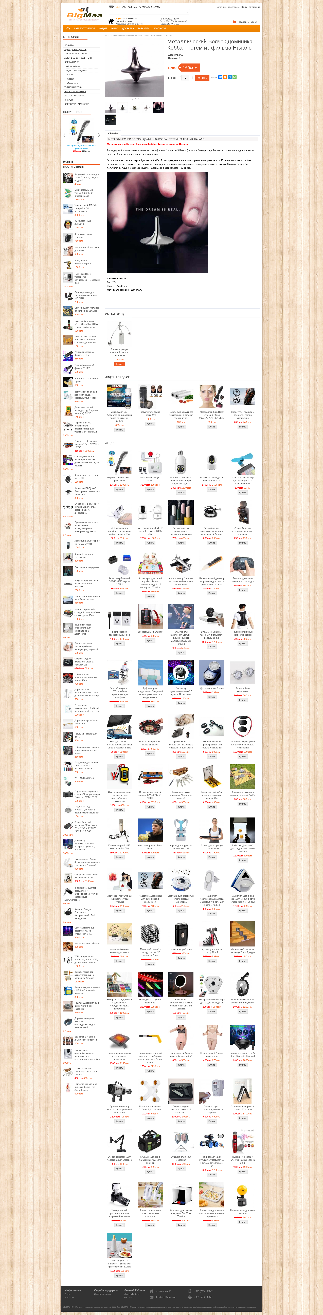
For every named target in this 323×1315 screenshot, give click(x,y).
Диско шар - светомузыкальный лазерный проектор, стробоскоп (85, 845)
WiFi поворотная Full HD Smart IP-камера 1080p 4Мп (150, 531)
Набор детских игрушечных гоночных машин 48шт (86, 677)
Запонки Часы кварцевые (243, 690)
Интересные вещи (74, 96)
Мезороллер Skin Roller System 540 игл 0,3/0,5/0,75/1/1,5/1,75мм (211, 415)
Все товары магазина (76, 104)
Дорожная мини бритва (212, 688)
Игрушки (69, 100)
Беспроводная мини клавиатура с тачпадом (243, 580)
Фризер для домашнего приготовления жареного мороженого (211, 1213)
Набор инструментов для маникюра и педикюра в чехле (87, 750)
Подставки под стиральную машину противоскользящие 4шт (87, 809)
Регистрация (254, 7)
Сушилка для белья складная (181, 1158)
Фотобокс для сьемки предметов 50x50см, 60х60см (181, 1213)
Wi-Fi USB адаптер (84, 778)
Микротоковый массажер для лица (87, 249)
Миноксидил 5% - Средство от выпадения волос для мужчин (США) (119, 416)
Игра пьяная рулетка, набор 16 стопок (150, 743)
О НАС (114, 28)
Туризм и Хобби (73, 87)
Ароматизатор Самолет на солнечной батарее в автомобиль (181, 581)
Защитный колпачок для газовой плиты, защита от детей (87, 177)
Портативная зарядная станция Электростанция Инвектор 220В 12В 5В (87, 794)
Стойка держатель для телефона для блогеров (119, 1158)
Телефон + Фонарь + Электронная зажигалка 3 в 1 (242, 1160)
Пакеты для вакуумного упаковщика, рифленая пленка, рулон (181, 415)
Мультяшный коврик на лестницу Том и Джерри (242, 951)
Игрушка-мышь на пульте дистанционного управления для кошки (181, 744)
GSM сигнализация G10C (150, 479)
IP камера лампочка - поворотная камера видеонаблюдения (181, 480)
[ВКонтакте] (220, 77)
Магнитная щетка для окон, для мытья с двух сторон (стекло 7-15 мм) (242, 899)
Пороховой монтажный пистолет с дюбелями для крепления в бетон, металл (150, 1057)
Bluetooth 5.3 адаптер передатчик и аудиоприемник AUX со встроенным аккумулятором (81, 894)
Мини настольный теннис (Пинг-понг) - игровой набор (85, 193)
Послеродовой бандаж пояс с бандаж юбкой (181, 1054)
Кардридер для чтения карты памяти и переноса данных (86, 765)
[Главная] (68, 28)
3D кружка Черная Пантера (84, 235)
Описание (113, 133)
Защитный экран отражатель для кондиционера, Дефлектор (83, 629)
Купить (119, 364)
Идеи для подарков (75, 49)
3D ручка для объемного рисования (119, 479)
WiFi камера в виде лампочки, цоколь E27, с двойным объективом (87, 959)
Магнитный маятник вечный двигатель (120, 951)
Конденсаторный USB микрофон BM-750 (119, 847)
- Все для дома (73, 66)
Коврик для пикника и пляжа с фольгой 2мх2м (242, 793)
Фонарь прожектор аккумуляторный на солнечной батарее (84, 975)
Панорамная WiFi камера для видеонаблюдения (212, 1001)
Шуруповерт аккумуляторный (83, 262)
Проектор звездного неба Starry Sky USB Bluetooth (242, 1054)
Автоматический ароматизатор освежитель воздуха (181, 531)
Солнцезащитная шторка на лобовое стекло (87, 597)
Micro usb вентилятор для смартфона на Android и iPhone (243, 480)
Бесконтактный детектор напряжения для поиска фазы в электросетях (211, 581)
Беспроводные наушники (150, 632)
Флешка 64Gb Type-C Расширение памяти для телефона (87, 491)
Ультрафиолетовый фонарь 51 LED (84, 367)
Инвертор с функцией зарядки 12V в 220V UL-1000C (87, 444)
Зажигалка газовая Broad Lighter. (87, 380)
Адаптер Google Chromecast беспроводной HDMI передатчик (85, 914)
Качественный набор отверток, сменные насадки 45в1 (211, 795)
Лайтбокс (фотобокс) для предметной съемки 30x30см (242, 848)
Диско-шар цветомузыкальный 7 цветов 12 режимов (181, 691)
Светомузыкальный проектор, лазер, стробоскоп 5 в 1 (84, 930)
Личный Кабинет (132, 1294)
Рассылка (129, 1297)
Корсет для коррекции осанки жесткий (181, 847)
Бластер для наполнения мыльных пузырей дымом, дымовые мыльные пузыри (181, 638)
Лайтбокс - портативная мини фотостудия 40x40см (119, 899)
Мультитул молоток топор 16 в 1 (212, 951)
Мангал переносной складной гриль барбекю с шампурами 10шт (87, 612)
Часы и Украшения (75, 91)
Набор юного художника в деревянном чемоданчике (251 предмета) (119, 1004)
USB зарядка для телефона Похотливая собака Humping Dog (119, 531)
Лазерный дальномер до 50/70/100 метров (87, 542)
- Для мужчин (72, 83)
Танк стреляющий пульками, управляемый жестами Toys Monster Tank (211, 1161)
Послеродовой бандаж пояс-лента (211, 1054)
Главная (108, 36)
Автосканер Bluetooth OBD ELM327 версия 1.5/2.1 (119, 581)
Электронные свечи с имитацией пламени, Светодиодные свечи (85, 339)
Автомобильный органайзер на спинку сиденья (243, 531)
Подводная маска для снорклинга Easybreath (242, 1001)
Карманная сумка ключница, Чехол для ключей (86, 1071)
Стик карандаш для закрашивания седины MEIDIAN (86, 295)
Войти (244, 7)
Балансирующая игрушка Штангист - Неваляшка (119, 352)
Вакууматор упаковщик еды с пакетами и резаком (86, 583)
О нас (67, 1294)
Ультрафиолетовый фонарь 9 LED (84, 353)
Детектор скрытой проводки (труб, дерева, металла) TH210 (87, 410)
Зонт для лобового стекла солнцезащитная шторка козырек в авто (119, 744)
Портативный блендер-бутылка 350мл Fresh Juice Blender (86, 1087)
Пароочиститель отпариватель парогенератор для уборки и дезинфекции (86, 427)
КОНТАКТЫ (160, 28)
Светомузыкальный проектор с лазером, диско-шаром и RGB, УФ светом (87, 461)
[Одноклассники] (225, 77)
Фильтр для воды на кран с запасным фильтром (150, 1213)
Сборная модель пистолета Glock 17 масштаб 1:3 (84, 661)
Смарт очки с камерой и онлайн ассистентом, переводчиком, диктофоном (87, 508)
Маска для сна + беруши (87, 943)
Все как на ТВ (71, 62)
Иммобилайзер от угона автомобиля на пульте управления (242, 744)
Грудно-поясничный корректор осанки (243, 633)
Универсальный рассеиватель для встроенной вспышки (119, 1213)
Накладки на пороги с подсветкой (150, 1001)
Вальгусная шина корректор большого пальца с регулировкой (86, 646)
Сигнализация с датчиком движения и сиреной (212, 1109)
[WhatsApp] (234, 77)
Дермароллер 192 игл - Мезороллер (86, 722)
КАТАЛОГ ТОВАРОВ (84, 28)
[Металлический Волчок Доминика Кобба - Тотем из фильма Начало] (110, 107)
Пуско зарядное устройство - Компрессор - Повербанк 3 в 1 (87, 278)
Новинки (69, 45)
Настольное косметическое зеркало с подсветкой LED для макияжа (181, 1004)
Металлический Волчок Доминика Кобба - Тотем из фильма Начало (143, 36)
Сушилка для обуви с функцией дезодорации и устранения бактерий (87, 862)
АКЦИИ (103, 28)
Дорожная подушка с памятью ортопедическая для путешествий (85, 1023)
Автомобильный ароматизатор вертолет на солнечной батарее (212, 531)
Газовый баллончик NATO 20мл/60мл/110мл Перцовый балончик (87, 324)
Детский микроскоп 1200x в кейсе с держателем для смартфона (119, 693)
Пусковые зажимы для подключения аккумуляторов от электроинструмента (86, 527)
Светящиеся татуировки (87, 567)
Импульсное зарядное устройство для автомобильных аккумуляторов (119, 796)
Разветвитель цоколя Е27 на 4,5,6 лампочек (150, 1108)
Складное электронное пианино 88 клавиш (86, 876)
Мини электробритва (181, 949)
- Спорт (70, 79)
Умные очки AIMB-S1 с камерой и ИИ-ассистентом (86, 208)
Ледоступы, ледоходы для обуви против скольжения (242, 415)
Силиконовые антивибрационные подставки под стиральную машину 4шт (87, 1054)
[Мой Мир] (230, 77)
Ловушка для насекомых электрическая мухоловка (181, 899)
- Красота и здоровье (76, 70)
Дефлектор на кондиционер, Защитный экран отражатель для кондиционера (150, 693)
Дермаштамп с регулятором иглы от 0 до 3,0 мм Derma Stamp (87, 692)
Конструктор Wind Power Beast (150, 847)
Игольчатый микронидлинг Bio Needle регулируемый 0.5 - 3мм (87, 708)
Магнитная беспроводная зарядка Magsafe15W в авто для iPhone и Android (212, 900)
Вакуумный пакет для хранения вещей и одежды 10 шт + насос (86, 395)
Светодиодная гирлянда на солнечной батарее (87, 309)
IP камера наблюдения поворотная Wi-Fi (211, 479)
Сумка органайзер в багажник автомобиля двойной (150, 1160)
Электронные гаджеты (77, 54)
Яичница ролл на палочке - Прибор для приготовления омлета (119, 1263)
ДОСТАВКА (128, 28)
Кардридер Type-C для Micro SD (86, 476)
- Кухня (69, 75)
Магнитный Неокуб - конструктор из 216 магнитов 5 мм (150, 952)
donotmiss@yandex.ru (166, 1297)
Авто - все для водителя (78, 58)
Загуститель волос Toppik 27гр (81, 146)
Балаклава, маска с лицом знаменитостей (86, 1038)
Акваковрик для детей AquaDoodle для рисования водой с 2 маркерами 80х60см (150, 583)
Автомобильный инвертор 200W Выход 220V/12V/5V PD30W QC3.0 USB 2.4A (86, 826)
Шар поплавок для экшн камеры (242, 1212)
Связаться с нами (102, 1294)
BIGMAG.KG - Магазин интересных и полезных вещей (86, 1307)
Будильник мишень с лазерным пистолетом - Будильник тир (212, 635)
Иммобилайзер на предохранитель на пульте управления (212, 744)
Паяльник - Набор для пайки (86, 735)
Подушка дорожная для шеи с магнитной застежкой (87, 1006)
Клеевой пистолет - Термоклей (84, 555)
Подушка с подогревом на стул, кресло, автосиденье (119, 1056)
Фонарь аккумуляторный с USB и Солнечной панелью (87, 990)
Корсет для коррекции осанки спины (212, 847)
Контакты (69, 1297)
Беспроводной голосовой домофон (119, 633)
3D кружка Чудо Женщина (83, 222)
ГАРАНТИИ (143, 28)
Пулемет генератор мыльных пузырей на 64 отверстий (119, 1109)
